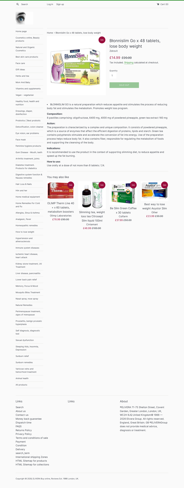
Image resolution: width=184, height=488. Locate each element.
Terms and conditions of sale (32, 437)
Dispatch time (23, 422)
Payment (21, 441)
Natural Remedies (24, 305)
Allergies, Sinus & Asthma (28, 212)
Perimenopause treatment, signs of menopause (28, 313)
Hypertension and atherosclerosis (24, 240)
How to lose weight (25, 232)
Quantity (113, 70)
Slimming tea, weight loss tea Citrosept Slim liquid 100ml (92, 216)
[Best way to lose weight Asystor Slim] (154, 191)
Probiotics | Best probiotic (28, 120)
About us (21, 411)
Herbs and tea (22, 76)
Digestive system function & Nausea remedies (29, 176)
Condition (21, 445)
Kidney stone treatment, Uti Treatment (29, 265)
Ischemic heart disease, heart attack (27, 256)
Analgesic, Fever (23, 219)
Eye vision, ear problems (27, 133)
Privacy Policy (24, 434)
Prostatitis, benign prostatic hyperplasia (29, 323)
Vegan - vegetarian (25, 95)
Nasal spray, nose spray (27, 298)
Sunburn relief (22, 356)
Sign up (60, 4)
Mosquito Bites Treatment (28, 292)
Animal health (22, 378)
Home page (21, 31)
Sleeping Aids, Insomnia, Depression (27, 348)
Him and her (21, 190)
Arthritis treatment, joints (27, 158)
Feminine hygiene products (28, 146)
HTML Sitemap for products (31, 460)
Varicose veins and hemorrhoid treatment (26, 370)
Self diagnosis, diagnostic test (28, 332)
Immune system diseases (27, 248)
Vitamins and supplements (28, 88)
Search (20, 407)
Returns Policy (24, 430)
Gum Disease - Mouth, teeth (29, 152)
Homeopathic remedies (27, 225)
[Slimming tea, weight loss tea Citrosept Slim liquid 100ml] (92, 195)
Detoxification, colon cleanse (29, 127)
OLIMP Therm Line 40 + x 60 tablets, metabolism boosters (60, 207)
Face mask (21, 139)
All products (21, 384)
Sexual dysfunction (25, 340)
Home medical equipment (28, 197)
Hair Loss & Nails (24, 184)
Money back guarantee (29, 418)
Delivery (20, 449)
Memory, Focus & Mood (27, 286)
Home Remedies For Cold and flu (28, 205)
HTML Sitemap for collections (32, 464)
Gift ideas (20, 69)
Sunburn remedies (24, 362)
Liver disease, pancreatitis (28, 273)
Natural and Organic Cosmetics (25, 49)
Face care (20, 63)
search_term (23, 453)
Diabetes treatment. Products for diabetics (26, 166)
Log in (50, 4)
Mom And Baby (23, 82)
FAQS (19, 426)
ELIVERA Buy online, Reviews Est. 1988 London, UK (55, 478)
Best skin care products (27, 57)
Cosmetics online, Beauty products (28, 39)
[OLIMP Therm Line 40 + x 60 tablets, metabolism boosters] (60, 190)
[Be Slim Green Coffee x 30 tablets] (123, 193)
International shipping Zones (32, 457)
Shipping (128, 62)
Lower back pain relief (26, 279)
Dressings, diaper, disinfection (24, 112)
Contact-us (22, 414)
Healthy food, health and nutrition (27, 103)
